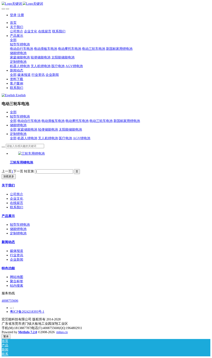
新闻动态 (8, 242)
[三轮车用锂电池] (31, 153)
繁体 (6, 336)
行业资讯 (16, 255)
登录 (13, 15)
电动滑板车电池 (53, 121)
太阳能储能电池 (70, 129)
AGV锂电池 (81, 138)
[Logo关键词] (106, 4)
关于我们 (8, 185)
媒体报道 (16, 251)
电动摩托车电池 (77, 121)
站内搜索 (16, 285)
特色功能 (8, 268)
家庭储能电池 (27, 129)
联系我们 (16, 207)
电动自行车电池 (29, 121)
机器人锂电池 (27, 138)
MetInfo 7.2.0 (27, 332)
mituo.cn (62, 332)
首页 (13, 22)
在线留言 (16, 203)
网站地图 (16, 277)
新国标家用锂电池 (126, 121)
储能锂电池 (18, 125)
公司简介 (16, 194)
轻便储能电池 (48, 129)
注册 (20, 15)
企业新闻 (16, 259)
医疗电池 (65, 138)
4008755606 (10, 300)
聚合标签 (16, 281)
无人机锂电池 (48, 138)
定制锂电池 (18, 134)
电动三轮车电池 (101, 121)
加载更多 (8, 176)
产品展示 (8, 216)
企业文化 (16, 198)
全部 (13, 40)
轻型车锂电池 (20, 116)
